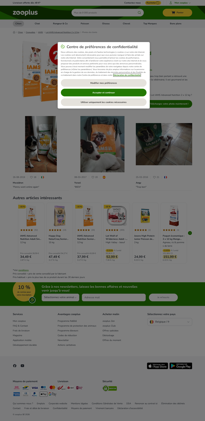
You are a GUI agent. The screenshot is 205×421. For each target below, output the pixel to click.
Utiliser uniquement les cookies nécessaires (104, 102)
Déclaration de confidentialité (127, 75)
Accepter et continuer (103, 92)
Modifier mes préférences (103, 83)
